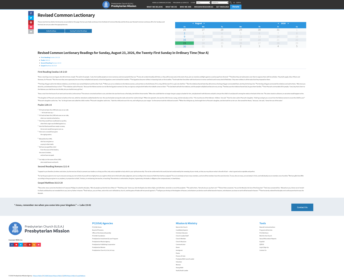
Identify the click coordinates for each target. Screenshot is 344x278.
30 (259, 29)
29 (240, 29)
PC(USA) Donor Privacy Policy (52, 276)
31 (278, 29)
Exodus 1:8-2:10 (50, 57)
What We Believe (155, 6)
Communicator (180, 244)
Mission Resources (203, 6)
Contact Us (302, 207)
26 (184, 29)
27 (203, 29)
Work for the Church (265, 236)
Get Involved (222, 6)
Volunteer (179, 262)
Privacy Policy (37, 276)
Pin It (30, 21)
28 (222, 29)
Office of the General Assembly (101, 233)
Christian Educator (182, 233)
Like (30, 12)
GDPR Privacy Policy (69, 276)
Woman (178, 265)
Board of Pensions (97, 230)
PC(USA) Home (96, 227)
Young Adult (179, 268)
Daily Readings (51, 31)
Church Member (181, 239)
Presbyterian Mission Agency (101, 242)
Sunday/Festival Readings (78, 31)
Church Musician (181, 242)
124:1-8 (45, 60)
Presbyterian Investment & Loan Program (105, 239)
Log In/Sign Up (264, 247)
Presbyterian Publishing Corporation (103, 244)
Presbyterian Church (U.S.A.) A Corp (103, 250)
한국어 (238, 2)
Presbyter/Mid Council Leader (185, 259)
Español (261, 242)
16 (184, 39)
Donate (235, 6)
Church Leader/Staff (182, 236)
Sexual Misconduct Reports (267, 239)
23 (184, 43)
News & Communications (161, 3)
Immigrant (179, 250)
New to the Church (181, 227)
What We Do (171, 6)
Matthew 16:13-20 (49, 66)
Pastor (178, 253)
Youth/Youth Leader (182, 270)
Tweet (30, 17)
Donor (178, 247)
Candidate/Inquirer (182, 230)
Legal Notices (81, 276)
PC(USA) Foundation (98, 236)
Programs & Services (181, 3)
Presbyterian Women (98, 247)
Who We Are (185, 6)
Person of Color (180, 256)
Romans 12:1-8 (51, 63)
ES (234, 2)
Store (193, 3)
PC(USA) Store (263, 233)
